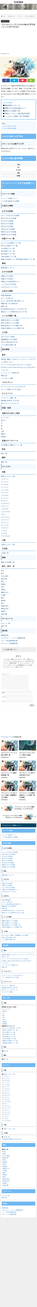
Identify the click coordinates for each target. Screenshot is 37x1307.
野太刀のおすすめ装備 (8, 218)
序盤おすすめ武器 (7, 276)
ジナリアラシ (5, 517)
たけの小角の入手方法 (9, 126)
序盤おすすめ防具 (7, 279)
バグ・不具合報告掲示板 (9, 640)
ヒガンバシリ (5, 519)
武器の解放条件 (6, 295)
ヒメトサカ (5, 490)
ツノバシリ (5, 487)
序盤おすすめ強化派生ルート (16, 108)
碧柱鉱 (3, 584)
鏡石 (2, 597)
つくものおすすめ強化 (8, 284)
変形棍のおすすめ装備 (8, 234)
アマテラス (5, 528)
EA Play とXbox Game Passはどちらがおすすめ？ (18, 367)
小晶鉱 (3, 595)
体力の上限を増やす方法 (9, 342)
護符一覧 (4, 462)
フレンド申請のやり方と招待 (11, 389)
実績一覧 (4, 375)
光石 (2, 587)
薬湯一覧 (4, 306)
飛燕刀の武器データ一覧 (9, 259)
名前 (3, 692)
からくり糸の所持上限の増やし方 (12, 301)
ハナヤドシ (5, 479)
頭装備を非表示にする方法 (10, 400)
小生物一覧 (5, 553)
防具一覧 (4, 453)
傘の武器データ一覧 (8, 254)
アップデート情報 (7, 378)
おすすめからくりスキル (9, 891)
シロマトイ (5, 522)
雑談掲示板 (5, 635)
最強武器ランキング (12, 105)
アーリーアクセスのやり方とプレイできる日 (16, 364)
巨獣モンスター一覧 (8, 476)
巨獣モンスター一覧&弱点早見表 (17, 113)
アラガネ (4, 533)
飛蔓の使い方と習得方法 (9, 303)
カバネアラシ (5, 503)
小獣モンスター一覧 (8, 544)
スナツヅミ (5, 492)
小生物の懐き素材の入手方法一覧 (12, 1139)
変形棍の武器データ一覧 (26, 259)
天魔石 (3, 589)
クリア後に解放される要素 (10, 201)
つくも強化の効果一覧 (8, 345)
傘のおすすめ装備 (7, 226)
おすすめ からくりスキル (9, 287)
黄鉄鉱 (3, 600)
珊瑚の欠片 (5, 592)
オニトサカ (5, 525)
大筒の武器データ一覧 (8, 256)
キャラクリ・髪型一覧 (8, 398)
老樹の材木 (5, 606)
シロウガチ (5, 509)
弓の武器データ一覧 (8, 248)
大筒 (2, 431)
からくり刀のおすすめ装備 (10, 215)
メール (4, 697)
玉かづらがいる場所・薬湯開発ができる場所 (15, 935)
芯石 (2, 570)
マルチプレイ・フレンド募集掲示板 (13, 638)
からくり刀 (5, 417)
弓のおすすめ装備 (7, 221)
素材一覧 (5, 1149)
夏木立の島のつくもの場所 (10, 323)
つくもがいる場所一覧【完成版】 (17, 116)
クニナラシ (5, 498)
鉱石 (2, 573)
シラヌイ (4, 530)
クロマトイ (5, 506)
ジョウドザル (5, 511)
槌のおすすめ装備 (7, 223)
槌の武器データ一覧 (8, 251)
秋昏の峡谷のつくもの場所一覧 (11, 325)
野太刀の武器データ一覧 (9, 245)
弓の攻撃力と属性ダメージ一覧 (11, 445)
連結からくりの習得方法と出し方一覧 (14, 311)
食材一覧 (4, 626)
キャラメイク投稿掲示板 (9, 643)
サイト (4, 701)
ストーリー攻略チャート (9, 198)
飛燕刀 (3, 434)
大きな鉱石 (5, 576)
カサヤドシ (5, 501)
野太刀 (3, 420)
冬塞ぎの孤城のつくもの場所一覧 (12, 328)
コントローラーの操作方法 (10, 373)
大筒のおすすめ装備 (8, 229)
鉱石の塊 (4, 579)
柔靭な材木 (5, 608)
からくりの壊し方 (7, 298)
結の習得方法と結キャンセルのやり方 (14, 309)
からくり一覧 (5, 623)
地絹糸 (3, 611)
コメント (5, 674)
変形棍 (3, 436)
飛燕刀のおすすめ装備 (8, 232)
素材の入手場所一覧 (12, 111)
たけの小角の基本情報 (9, 128)
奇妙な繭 (4, 614)
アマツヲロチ (5, 536)
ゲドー (18, 656)
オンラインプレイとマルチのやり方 (13, 386)
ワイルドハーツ (5, 21)
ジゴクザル (5, 495)
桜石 (2, 603)
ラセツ (3, 514)
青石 (2, 581)
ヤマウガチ (5, 484)
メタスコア (5, 370)
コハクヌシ (5, 481)
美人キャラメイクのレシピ (10, 403)
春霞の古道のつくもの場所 (10, 320)
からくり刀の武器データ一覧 (11, 243)
